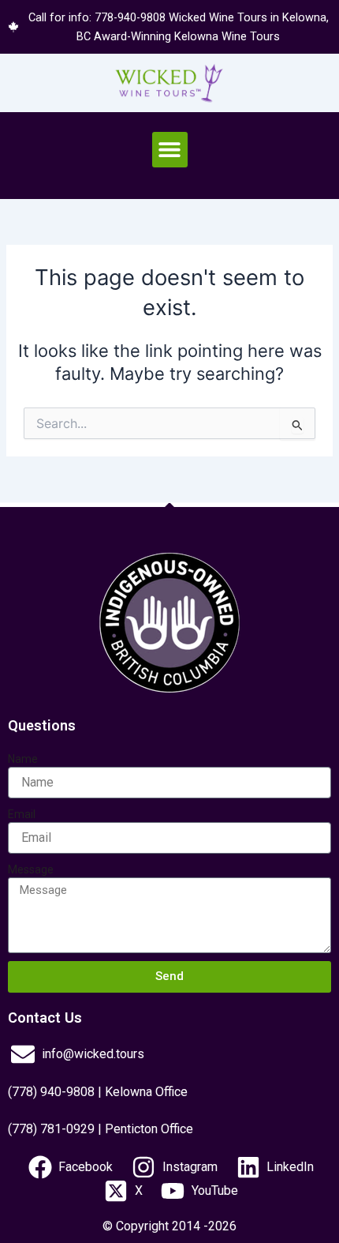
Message (31, 869)
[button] (170, 149)
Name (23, 759)
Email (21, 814)
